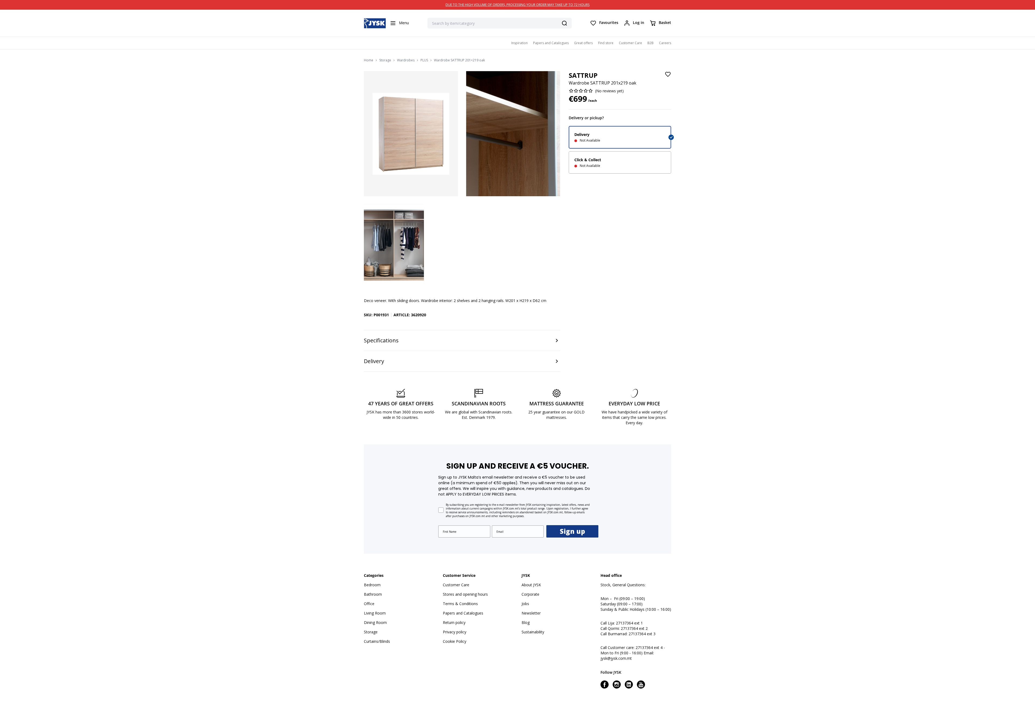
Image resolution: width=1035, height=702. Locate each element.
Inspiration (519, 43)
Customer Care (630, 43)
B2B (650, 43)
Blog (526, 622)
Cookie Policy (454, 641)
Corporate (530, 594)
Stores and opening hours (465, 594)
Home (368, 60)
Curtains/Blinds (377, 641)
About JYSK (531, 584)
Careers (665, 43)
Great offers (583, 43)
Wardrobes (406, 60)
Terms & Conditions (460, 603)
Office (369, 603)
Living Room (375, 613)
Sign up (572, 531)
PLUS (424, 60)
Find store (605, 43)
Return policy (454, 622)
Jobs (525, 603)
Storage (385, 60)
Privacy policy (454, 631)
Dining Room (375, 622)
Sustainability (533, 631)
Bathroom (373, 594)
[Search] (564, 23)
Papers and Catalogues (551, 43)
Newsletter (531, 613)
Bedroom (372, 584)
